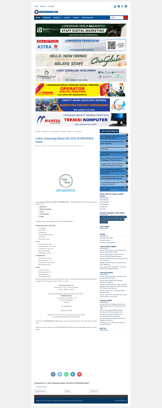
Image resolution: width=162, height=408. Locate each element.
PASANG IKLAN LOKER (87, 17)
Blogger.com (123, 400)
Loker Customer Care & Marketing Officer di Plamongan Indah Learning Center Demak (112, 171)
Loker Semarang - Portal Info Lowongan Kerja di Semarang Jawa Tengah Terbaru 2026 (63, 400)
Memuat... (103, 230)
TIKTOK (103, 209)
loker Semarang (61, 145)
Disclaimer (51, 6)
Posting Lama (93, 391)
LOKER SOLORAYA (107, 238)
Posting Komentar (41, 387)
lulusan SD (103, 222)
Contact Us (43, 6)
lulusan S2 (120, 219)
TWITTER (104, 206)
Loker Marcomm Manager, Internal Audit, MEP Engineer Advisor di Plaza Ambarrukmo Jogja (113, 306)
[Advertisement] (66, 160)
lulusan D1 (122, 216)
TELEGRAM (104, 204)
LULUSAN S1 (76, 17)
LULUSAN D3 (67, 17)
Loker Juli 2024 (52, 145)
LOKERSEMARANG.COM (50, 321)
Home (38, 17)
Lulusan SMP (113, 216)
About (36, 6)
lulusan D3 (67, 145)
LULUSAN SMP (46, 17)
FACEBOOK (104, 200)
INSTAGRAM (105, 202)
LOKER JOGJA (105, 240)
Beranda (68, 391)
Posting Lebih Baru (40, 391)
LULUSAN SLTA (57, 17)
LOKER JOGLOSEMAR (108, 242)
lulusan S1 (73, 145)
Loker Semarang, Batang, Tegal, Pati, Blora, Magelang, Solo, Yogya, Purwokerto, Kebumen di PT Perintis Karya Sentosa (113, 286)
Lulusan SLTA (80, 145)
